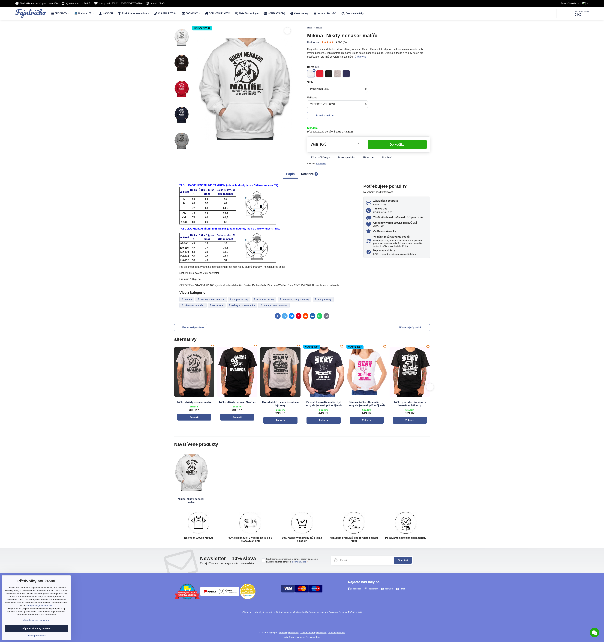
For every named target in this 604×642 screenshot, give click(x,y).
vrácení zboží (271, 612)
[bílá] (311, 73)
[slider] (327, 42)
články (312, 612)
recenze (334, 612)
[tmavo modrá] (346, 73)
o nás (343, 612)
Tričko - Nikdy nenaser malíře (194, 402)
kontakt (358, 612)
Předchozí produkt (193, 327)
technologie (323, 612)
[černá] (328, 73)
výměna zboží (300, 612)
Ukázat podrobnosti (36, 635)
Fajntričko (321, 163)
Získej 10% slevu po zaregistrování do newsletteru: (228, 563)
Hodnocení (313, 42)
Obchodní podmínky (252, 612)
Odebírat (403, 560)
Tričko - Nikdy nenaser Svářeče (237, 402)
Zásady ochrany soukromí (313, 632)
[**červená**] (320, 73)
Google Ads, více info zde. (40, 605)
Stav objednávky (336, 632)
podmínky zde (299, 561)
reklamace (285, 612)
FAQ (350, 612)
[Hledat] (560, 13)
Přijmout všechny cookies (36, 628)
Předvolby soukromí (289, 632)
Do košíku (397, 144)
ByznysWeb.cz (313, 637)
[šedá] (337, 73)
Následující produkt (410, 327)
